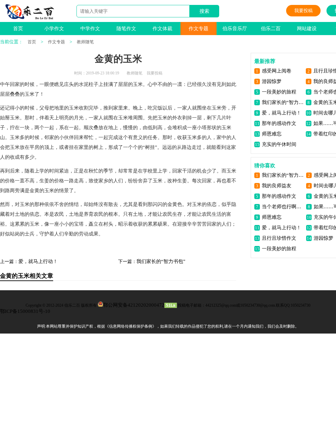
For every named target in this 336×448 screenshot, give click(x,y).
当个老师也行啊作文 (283, 206)
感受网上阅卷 (276, 70)
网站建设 (307, 28)
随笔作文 (126, 28)
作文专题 (198, 28)
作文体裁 (162, 28)
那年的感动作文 (279, 123)
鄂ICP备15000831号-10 (25, 311)
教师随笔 (85, 41)
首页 (18, 28)
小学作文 (54, 28)
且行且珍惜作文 (279, 238)
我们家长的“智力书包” (160, 261)
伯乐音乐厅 (234, 28)
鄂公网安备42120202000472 (133, 305)
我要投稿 (303, 10)
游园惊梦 (272, 81)
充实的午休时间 (279, 144)
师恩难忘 (272, 133)
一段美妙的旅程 (279, 91)
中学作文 (90, 28)
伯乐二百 (271, 28)
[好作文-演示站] (29, 12)
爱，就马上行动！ (38, 261)
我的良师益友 (276, 185)
